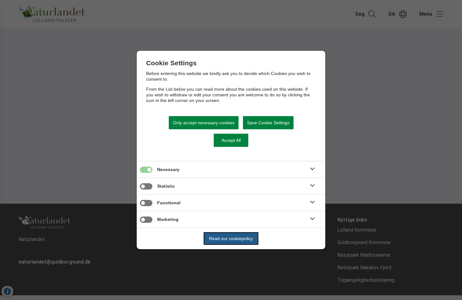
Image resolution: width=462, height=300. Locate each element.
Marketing (168, 219)
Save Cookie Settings (268, 122)
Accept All (231, 140)
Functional (168, 202)
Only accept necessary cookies (203, 122)
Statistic (166, 186)
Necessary (168, 169)
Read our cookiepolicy (231, 238)
